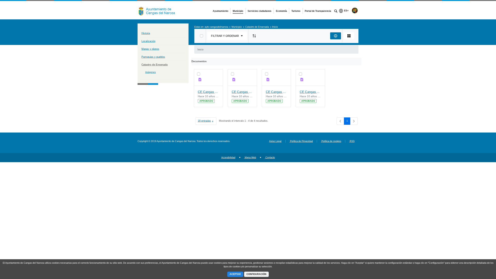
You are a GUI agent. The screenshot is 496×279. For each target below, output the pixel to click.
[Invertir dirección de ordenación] (254, 36)
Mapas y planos (150, 48)
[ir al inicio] (480, 256)
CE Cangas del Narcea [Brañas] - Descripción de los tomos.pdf (208, 92)
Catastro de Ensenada (154, 64)
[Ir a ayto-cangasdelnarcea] (159, 10)
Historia (145, 33)
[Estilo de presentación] (349, 35)
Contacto (270, 157)
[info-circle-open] (335, 35)
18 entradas (207, 121)
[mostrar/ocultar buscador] (336, 11)
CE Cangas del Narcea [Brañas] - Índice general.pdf (242, 92)
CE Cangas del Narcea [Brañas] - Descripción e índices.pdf (276, 92)
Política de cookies (331, 141)
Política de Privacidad (301, 141)
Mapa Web (250, 157)
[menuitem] (220, 11)
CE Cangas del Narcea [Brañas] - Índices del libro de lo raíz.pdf (310, 92)
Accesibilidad (228, 157)
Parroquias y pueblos (153, 56)
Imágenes (150, 72)
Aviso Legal (275, 141)
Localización (148, 41)
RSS (352, 141)
